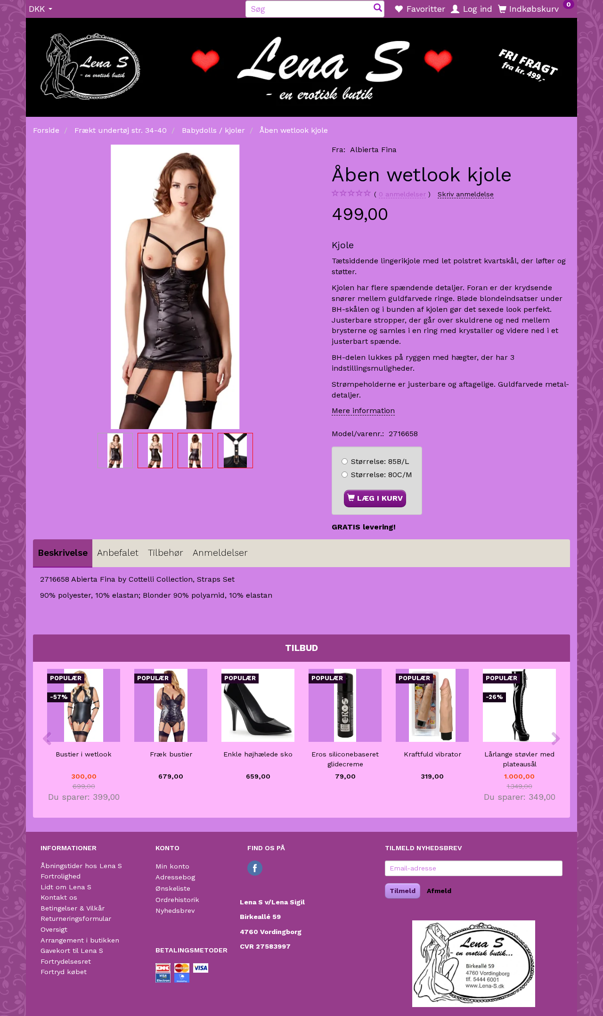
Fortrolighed (61, 876)
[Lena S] (301, 64)
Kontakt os (59, 897)
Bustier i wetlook (84, 754)
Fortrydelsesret (66, 961)
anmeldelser (402, 194)
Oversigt (54, 929)
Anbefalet (118, 552)
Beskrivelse (63, 552)
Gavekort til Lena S (72, 950)
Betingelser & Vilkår (73, 908)
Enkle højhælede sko (258, 754)
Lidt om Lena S (66, 887)
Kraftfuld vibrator (432, 754)
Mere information (363, 410)
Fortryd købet (64, 971)
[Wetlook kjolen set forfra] (175, 287)
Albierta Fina (373, 149)
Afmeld (439, 890)
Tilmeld (403, 890)
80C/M (381, 474)
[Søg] (378, 9)
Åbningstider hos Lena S (81, 866)
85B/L (380, 461)
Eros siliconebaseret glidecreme (345, 759)
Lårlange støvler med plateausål (519, 759)
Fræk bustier (171, 754)
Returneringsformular (76, 918)
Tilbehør (165, 552)
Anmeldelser (220, 552)
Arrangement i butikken (80, 940)
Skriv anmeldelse (466, 194)
